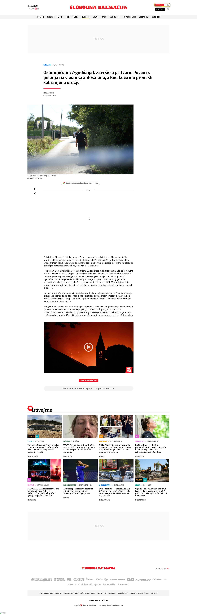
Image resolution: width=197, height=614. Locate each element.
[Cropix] (73, 584)
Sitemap (154, 593)
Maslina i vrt (115, 17)
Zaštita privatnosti (88, 593)
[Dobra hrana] (117, 579)
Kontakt (112, 593)
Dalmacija (85, 17)
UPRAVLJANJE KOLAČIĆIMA (98, 600)
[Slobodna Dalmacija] (98, 7)
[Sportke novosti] (69, 579)
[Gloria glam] (106, 579)
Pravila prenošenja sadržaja (66, 593)
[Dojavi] (33, 7)
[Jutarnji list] (41, 579)
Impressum (102, 593)
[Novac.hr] (159, 579)
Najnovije (51, 17)
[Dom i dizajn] (130, 579)
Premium (40, 17)
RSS (147, 593)
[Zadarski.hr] (109, 584)
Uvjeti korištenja (46, 593)
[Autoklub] (143, 579)
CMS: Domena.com (117, 605)
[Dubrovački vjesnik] (91, 584)
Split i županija (72, 17)
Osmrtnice (156, 17)
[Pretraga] (168, 9)
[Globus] (79, 579)
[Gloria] (99, 579)
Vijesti (60, 17)
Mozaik (95, 17)
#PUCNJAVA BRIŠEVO (88, 380)
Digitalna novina (136, 593)
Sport (104, 17)
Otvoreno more (130, 17)
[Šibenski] (123, 584)
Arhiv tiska (143, 17)
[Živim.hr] (90, 579)
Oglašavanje (123, 593)
